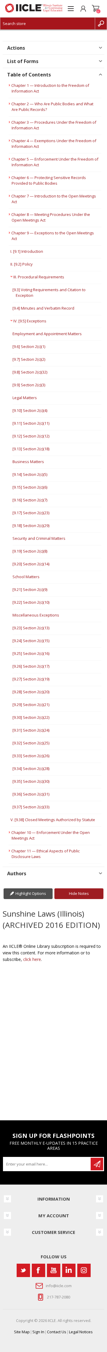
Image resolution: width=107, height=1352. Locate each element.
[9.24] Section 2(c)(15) (30, 640)
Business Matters (28, 461)
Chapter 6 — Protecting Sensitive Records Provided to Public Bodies (48, 180)
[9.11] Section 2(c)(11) (30, 423)
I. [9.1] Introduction (26, 251)
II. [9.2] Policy (21, 264)
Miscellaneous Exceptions (35, 615)
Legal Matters (24, 397)
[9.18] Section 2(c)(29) (30, 525)
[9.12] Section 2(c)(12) (30, 436)
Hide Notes (79, 893)
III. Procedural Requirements (38, 277)
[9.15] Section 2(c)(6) (29, 487)
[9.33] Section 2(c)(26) (30, 755)
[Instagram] (84, 1270)
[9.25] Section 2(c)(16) (30, 653)
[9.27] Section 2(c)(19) (30, 679)
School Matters (26, 576)
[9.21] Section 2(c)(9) (29, 589)
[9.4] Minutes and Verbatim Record (43, 308)
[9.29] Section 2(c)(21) (30, 704)
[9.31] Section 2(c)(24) (30, 730)
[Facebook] (38, 1270)
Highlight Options (30, 893)
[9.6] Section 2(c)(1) (28, 346)
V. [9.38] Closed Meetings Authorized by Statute (52, 819)
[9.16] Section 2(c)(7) (29, 500)
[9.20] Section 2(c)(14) (30, 564)
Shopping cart (95, 8)
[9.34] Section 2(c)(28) (30, 768)
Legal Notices (81, 1331)
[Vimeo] (68, 1270)
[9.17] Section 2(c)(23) (30, 512)
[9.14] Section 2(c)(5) (29, 474)
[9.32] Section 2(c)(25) (30, 743)
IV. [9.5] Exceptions (29, 321)
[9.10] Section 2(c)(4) (29, 410)
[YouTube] (53, 1270)
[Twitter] (23, 1270)
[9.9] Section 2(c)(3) (28, 385)
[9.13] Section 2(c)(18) (30, 448)
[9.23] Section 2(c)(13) (30, 627)
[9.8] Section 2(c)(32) (29, 372)
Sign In (38, 1331)
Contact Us (56, 1331)
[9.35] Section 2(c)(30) (30, 781)
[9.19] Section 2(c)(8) (29, 551)
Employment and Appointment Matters (47, 333)
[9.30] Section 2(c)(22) (30, 717)
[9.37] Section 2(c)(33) (30, 807)
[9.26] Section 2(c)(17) (30, 666)
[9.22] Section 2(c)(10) (30, 602)
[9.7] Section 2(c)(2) (28, 359)
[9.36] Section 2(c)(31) (30, 794)
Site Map (22, 1331)
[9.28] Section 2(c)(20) (30, 691)
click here (32, 959)
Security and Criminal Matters (38, 538)
